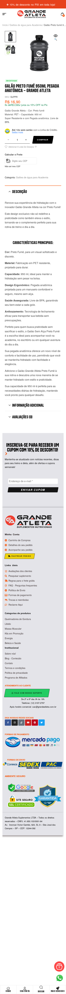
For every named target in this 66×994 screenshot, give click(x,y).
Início (5, 25)
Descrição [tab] (19, 191)
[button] (55, 37)
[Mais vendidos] (57, 988)
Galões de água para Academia (26, 25)
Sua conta (25, 991)
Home (8, 991)
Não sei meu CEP (12, 166)
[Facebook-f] (8, 722)
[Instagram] (15, 722)
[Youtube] (28, 722)
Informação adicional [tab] (28, 405)
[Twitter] (41, 722)
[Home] (8, 988)
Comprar (42, 139)
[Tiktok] (21, 722)
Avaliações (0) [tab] (22, 416)
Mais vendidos (58, 991)
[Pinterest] (35, 722)
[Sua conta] (24, 988)
